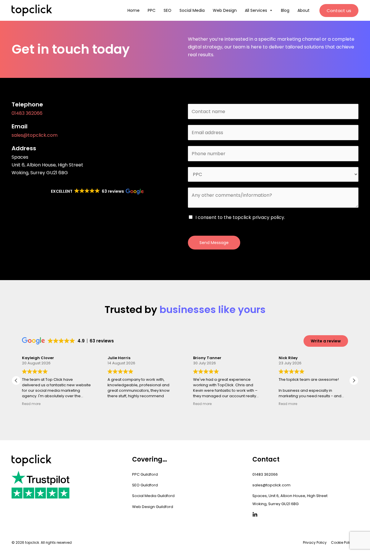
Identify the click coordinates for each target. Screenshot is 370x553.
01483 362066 (27, 113)
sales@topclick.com (35, 135)
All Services (256, 10)
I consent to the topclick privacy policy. (240, 217)
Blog (285, 10)
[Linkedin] (255, 514)
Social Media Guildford (153, 495)
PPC (152, 10)
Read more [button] (31, 404)
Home (133, 10)
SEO (167, 10)
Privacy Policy (315, 542)
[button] (338, 10)
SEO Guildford (145, 485)
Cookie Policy (342, 542)
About (303, 10)
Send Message (214, 242)
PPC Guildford (145, 474)
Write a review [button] (326, 341)
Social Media (192, 10)
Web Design (225, 10)
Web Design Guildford (152, 506)
